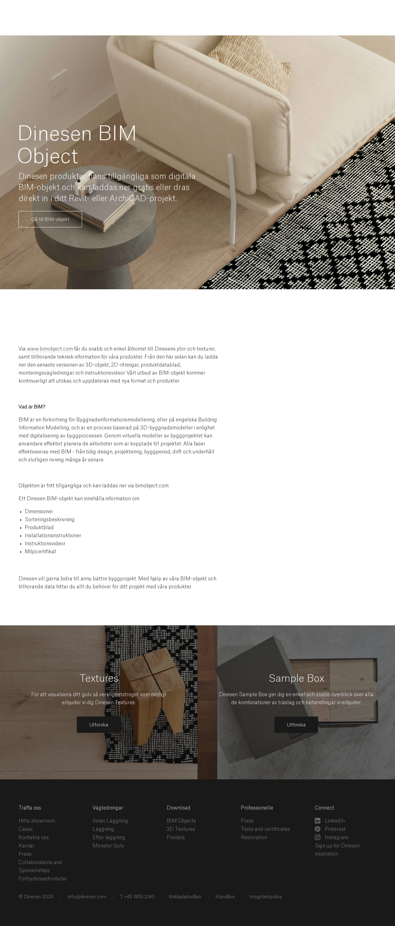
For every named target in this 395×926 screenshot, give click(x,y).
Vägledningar (108, 808)
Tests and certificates (265, 829)
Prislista (176, 837)
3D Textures (181, 829)
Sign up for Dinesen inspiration (337, 849)
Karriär (26, 845)
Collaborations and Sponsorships (40, 866)
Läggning (103, 829)
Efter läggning (109, 837)
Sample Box (296, 679)
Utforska (98, 725)
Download (178, 808)
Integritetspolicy (265, 897)
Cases (26, 829)
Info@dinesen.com (86, 897)
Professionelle (257, 808)
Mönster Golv (108, 845)
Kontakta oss (34, 837)
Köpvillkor (224, 897)
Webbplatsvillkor (184, 897)
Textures (98, 679)
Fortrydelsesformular (43, 878)
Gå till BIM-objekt (50, 219)
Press (25, 854)
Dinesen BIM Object (77, 145)
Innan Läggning (110, 820)
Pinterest (335, 829)
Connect (324, 808)
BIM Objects (181, 820)
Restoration (254, 837)
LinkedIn (334, 820)
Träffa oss (30, 808)
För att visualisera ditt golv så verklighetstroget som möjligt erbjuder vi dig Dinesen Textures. (98, 698)
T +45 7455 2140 (137, 897)
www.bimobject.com (50, 349)
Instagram (336, 837)
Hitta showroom (37, 820)
